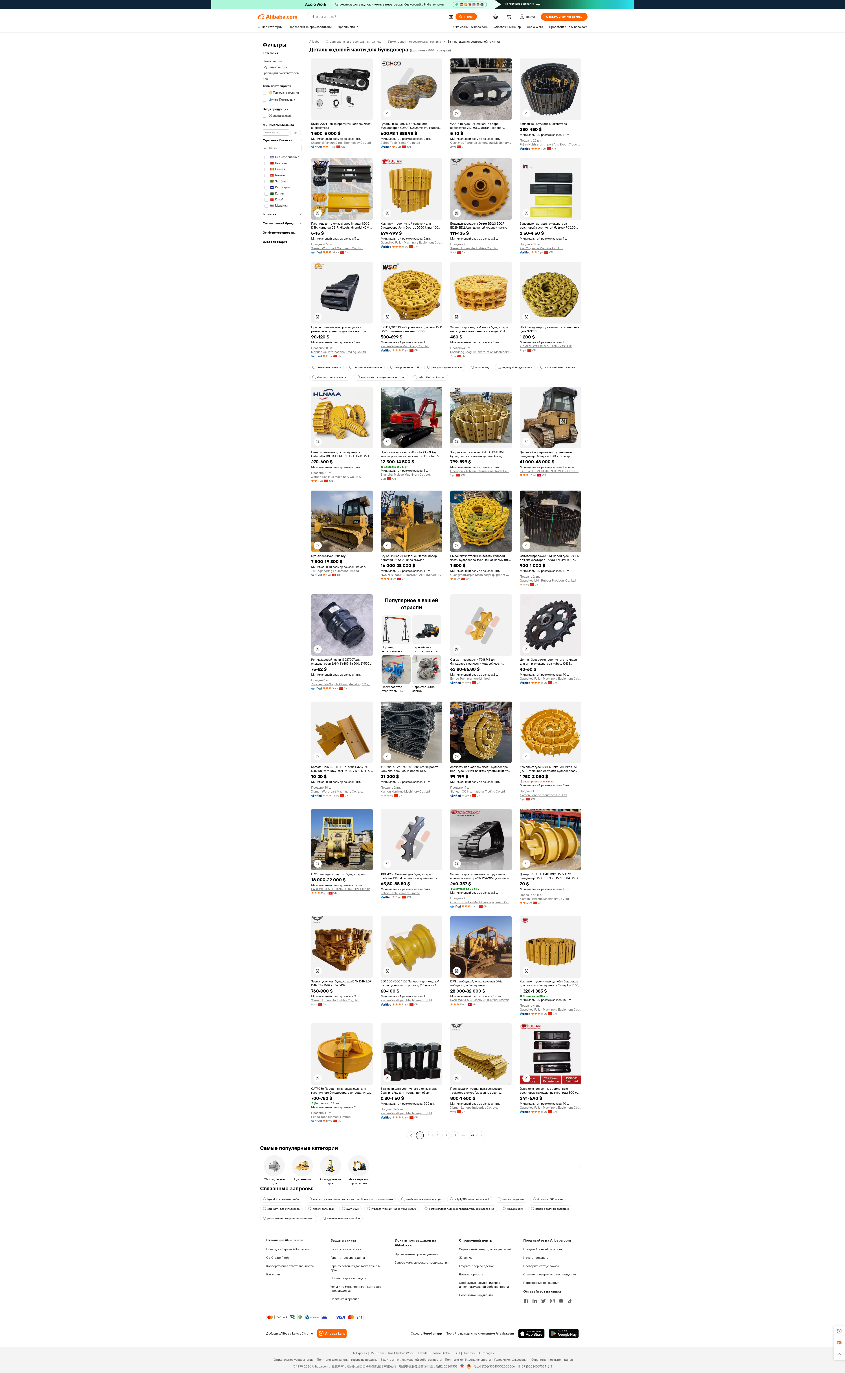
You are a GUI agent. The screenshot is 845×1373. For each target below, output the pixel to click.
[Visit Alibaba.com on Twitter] (543, 1301)
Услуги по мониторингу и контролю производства (356, 1288)
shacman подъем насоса (332, 377)
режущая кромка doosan (447, 367)
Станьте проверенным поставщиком (549, 1274)
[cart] (510, 17)
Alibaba (314, 41)
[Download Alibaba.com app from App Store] (531, 1333)
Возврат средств (471, 1274)
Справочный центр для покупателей (485, 1249)
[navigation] (282, 589)
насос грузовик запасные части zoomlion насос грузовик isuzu (353, 1199)
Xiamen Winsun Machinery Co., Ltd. (405, 346)
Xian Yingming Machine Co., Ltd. (541, 248)
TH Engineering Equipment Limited (335, 571)
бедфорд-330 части (550, 1199)
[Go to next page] (481, 1135)
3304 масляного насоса (560, 367)
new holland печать (329, 367)
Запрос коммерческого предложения (421, 1262)
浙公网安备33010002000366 (494, 1366)
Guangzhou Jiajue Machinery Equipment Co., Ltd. (481, 574)
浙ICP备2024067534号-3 (535, 1366)
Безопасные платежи (346, 1249)
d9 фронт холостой (407, 367)
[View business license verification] (462, 1366)
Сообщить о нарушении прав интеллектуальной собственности (484, 1284)
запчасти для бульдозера (283, 1208)
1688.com (377, 1353)
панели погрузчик (513, 1199)
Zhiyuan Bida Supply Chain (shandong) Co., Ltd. (342, 684)
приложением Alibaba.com (494, 1333)
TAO (457, 1353)
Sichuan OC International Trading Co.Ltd (338, 352)
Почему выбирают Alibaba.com (288, 1249)
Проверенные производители (416, 1254)
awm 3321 (352, 1208)
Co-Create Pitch (277, 1257)
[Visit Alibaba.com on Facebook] (526, 1301)
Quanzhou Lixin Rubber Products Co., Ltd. (548, 580)
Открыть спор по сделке (476, 1266)
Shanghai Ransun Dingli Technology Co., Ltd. (341, 142)
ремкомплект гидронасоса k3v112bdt (290, 1218)
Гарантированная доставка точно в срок (355, 1268)
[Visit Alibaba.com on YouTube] (561, 1301)
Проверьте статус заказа (541, 1266)
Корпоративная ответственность (290, 1266)
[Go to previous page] (411, 1135)
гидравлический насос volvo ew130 (393, 1208)
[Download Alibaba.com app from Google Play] (564, 1333)
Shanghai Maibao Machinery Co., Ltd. (406, 474)
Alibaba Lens (289, 1333)
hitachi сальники (323, 1208)
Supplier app (432, 1333)
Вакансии (273, 1274)
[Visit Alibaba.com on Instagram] (552, 1301)
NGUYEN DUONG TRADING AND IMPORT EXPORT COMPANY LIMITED (411, 574)
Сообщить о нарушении (476, 1295)
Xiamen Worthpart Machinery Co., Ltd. (337, 248)
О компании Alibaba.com (284, 1240)
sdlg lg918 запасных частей (471, 1199)
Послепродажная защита (348, 1278)
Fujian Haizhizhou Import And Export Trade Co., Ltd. (550, 144)
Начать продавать (535, 1257)
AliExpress (360, 1353)
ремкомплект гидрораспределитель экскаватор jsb (461, 1208)
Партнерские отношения (541, 1282)
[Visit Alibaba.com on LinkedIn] (534, 1301)
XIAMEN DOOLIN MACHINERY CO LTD (546, 346)
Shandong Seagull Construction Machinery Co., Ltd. (481, 352)
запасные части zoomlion (343, 1218)
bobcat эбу (482, 367)
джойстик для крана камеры (424, 1199)
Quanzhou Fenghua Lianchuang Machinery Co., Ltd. (481, 142)
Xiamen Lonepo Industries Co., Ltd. (474, 248)
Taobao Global (440, 1353)
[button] (451, 16)
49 (472, 1135)
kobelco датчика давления (552, 1208)
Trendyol (469, 1353)
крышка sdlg (515, 1208)
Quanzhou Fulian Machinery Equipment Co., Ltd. (411, 242)
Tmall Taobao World (401, 1353)
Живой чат (466, 1257)
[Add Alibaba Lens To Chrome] (332, 1333)
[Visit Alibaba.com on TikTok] (570, 1301)
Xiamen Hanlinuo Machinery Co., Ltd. (336, 476)
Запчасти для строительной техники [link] (474, 41)
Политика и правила (345, 1299)
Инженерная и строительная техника (414, 41)
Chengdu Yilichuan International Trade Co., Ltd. (481, 471)
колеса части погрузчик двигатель (383, 377)
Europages (486, 1353)
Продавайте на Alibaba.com (542, 1249)
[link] (839, 1331)
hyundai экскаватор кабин (283, 1199)
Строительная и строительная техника (353, 41)
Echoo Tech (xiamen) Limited (400, 142)
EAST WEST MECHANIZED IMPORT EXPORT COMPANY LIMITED (550, 471)
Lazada (422, 1353)
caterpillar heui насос (431, 377)
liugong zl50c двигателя (517, 367)
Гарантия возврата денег (348, 1257)
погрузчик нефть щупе (368, 367)
